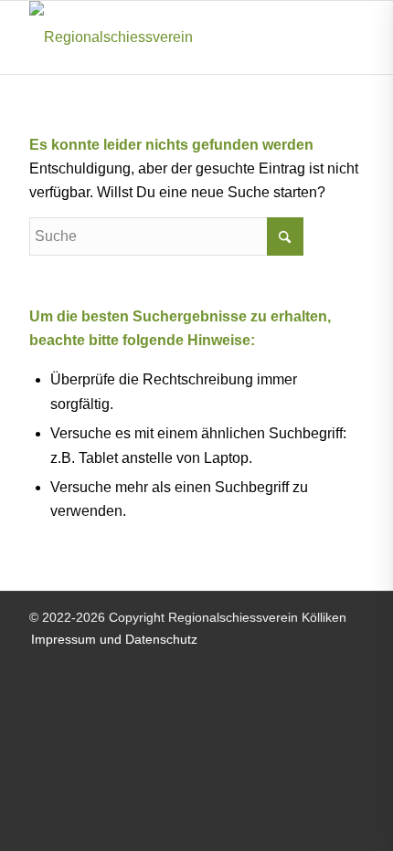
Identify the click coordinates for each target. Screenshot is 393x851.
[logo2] (162, 37)
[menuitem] (109, 639)
